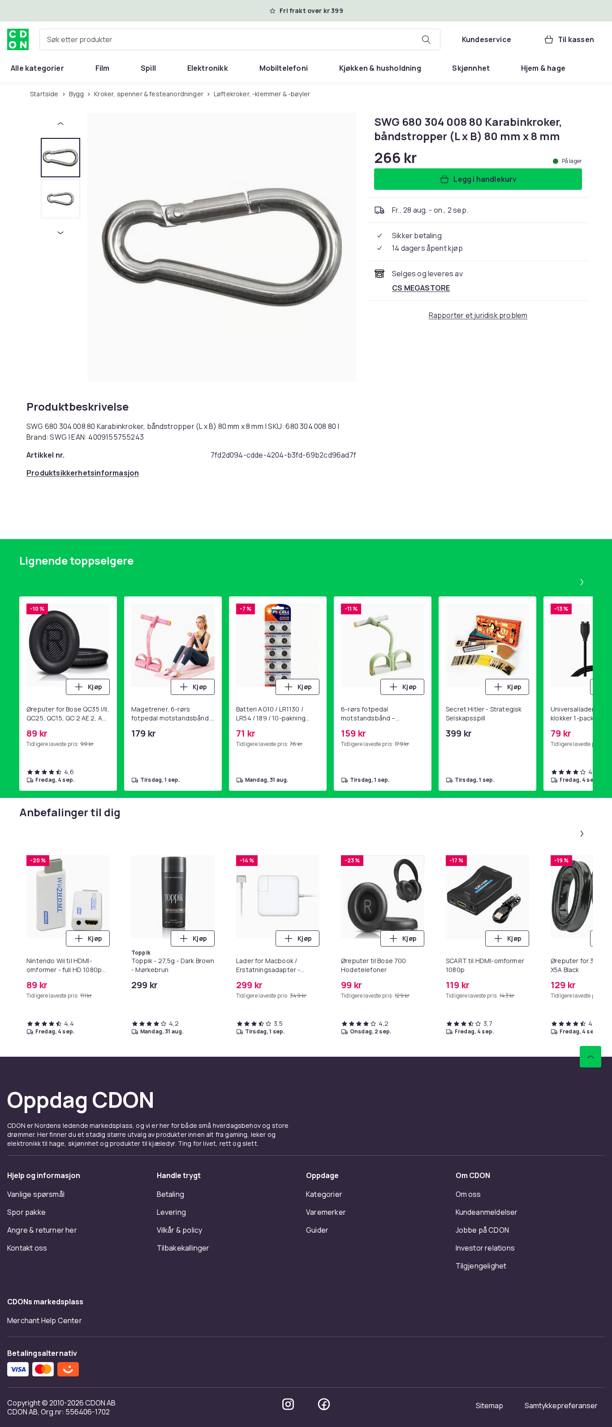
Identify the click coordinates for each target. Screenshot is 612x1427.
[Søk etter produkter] (426, 39)
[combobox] (239, 39)
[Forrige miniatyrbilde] (60, 123)
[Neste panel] (582, 582)
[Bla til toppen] (590, 1056)
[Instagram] (288, 1404)
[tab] (60, 157)
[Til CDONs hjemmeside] (18, 39)
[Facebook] (324, 1404)
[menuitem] (37, 68)
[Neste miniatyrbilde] (60, 233)
